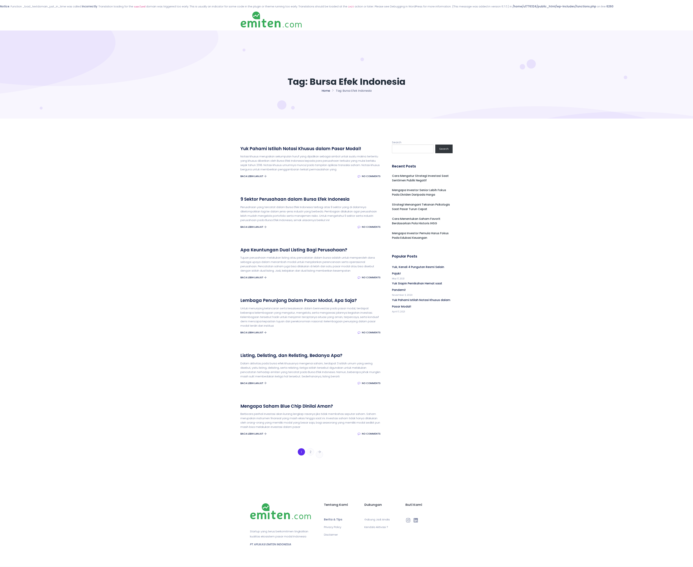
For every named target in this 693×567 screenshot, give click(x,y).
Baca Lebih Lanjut (252, 176)
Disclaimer (331, 535)
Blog (351, 19)
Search (396, 142)
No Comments (370, 176)
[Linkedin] (416, 520)
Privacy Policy (332, 527)
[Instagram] (408, 520)
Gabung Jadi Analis (377, 519)
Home (335, 19)
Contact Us (371, 19)
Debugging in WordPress (406, 6)
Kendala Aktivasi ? (376, 527)
